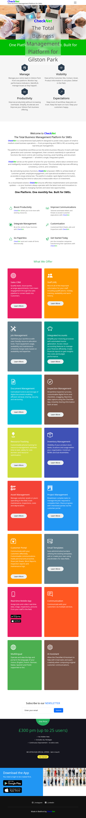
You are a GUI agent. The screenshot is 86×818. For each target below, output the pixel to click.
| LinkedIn (50, 803)
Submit (58, 710)
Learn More (18, 306)
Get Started (43, 757)
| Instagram (37, 803)
